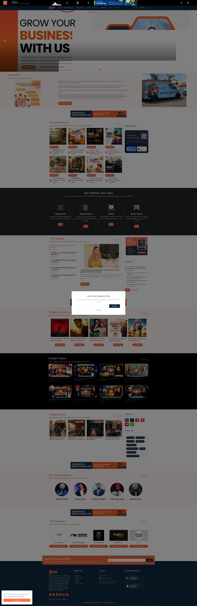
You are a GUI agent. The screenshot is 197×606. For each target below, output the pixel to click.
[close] (30, 592)
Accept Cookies (17, 600)
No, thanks (98, 310)
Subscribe (114, 306)
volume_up (188, 3)
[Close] (123, 293)
